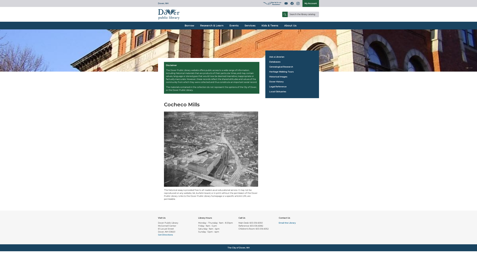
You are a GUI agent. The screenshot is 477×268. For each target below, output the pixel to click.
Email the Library (287, 223)
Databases (274, 62)
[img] (272, 3)
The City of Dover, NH (238, 248)
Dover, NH (163, 3)
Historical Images (278, 77)
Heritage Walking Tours (281, 72)
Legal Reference (278, 86)
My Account (311, 3)
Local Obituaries (277, 91)
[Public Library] (169, 14)
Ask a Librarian (276, 57)
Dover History (276, 82)
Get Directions (165, 235)
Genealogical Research (281, 67)
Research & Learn (211, 25)
